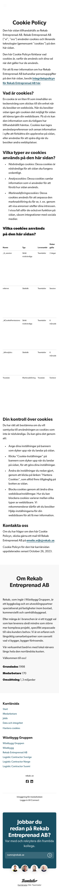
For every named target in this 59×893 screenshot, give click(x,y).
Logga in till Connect (29, 800)
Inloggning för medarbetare (29, 797)
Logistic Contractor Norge (16, 762)
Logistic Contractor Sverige (17, 757)
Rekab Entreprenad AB (15, 752)
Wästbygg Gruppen (13, 743)
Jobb (5, 718)
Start (5, 709)
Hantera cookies (11, 728)
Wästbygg (8, 748)
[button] (18, 855)
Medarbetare (10, 714)
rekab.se (30, 776)
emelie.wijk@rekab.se (40, 540)
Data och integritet (13, 723)
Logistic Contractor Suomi (16, 766)
